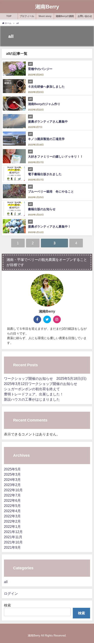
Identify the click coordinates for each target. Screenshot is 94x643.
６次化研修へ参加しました (46, 86)
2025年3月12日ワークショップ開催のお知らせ (40, 383)
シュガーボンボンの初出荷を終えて (32, 389)
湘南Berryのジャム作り (44, 103)
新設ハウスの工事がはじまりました (32, 399)
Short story (44, 16)
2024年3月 (12, 479)
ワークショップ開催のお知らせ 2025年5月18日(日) (45, 378)
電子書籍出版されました (45, 174)
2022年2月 (12, 521)
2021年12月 (13, 531)
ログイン (11, 593)
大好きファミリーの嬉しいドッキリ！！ (55, 156)
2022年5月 (12, 505)
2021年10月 (13, 542)
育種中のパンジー (40, 68)
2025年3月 (12, 474)
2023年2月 (12, 484)
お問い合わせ (85, 16)
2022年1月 (12, 526)
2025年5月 (12, 469)
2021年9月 (12, 547)
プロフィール (27, 16)
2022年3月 (12, 516)
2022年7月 (12, 495)
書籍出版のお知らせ (42, 209)
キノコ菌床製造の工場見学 (46, 138)
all (6, 581)
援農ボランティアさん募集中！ (49, 226)
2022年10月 (13, 490)
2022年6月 (12, 500)
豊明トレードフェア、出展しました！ (33, 394)
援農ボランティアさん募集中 (48, 121)
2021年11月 (13, 537)
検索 (7, 605)
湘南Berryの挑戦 (65, 16)
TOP (8, 16)
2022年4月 (12, 511)
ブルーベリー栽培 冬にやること (51, 191)
